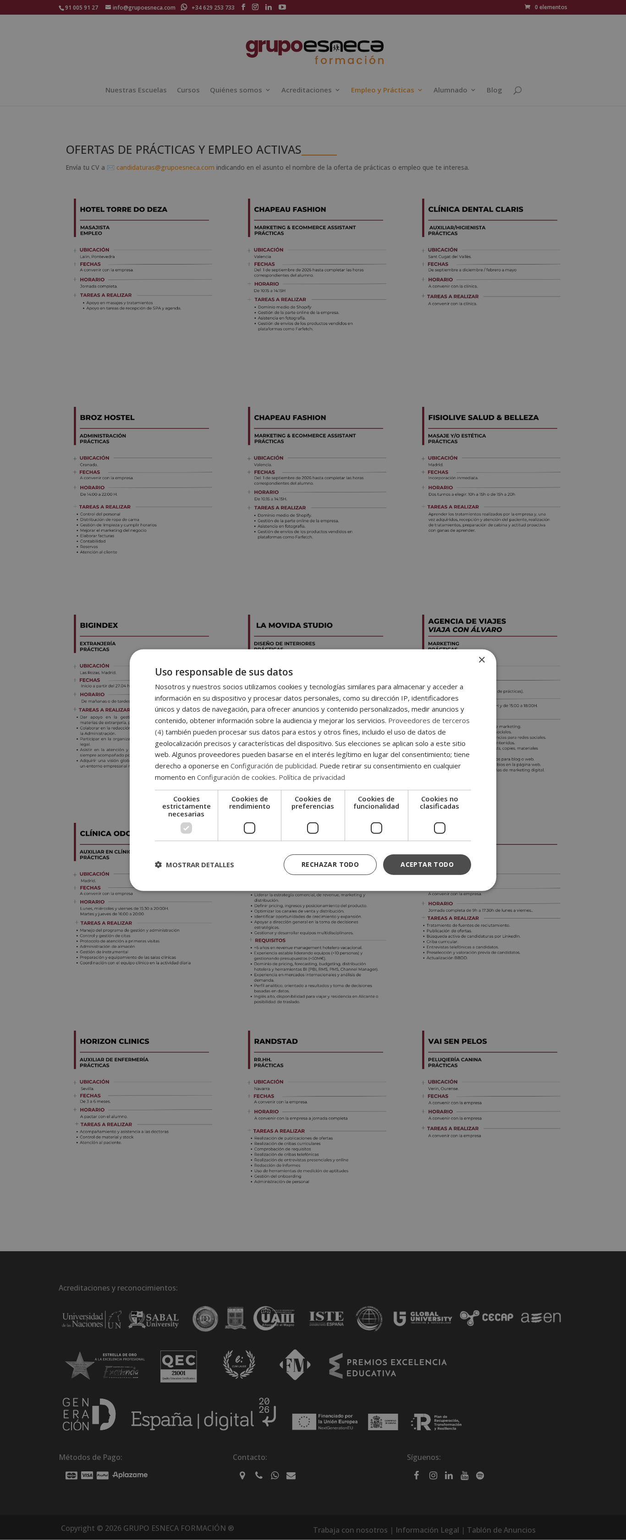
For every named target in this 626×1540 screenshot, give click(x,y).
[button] (194, 864)
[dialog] (313, 770)
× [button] (481, 659)
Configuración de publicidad (273, 765)
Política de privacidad (312, 777)
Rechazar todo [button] (330, 864)
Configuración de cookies (236, 777)
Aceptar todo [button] (427, 864)
